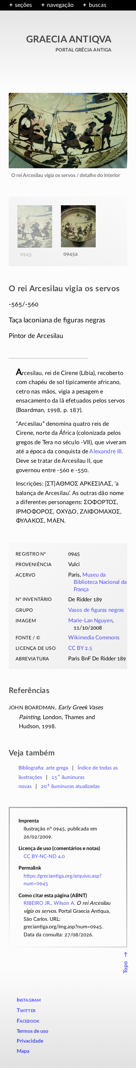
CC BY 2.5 (80, 648)
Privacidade (30, 1041)
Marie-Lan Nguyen (90, 620)
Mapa (23, 1051)
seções (23, 5)
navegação (60, 5)
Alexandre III (105, 451)
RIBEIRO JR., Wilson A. (49, 903)
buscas (97, 5)
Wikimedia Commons (94, 637)
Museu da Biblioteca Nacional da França (100, 582)
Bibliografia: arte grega (43, 768)
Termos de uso (32, 1031)
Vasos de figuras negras (96, 610)
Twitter (26, 1010)
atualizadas (70, 786)
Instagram (29, 1000)
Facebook (28, 1021)
